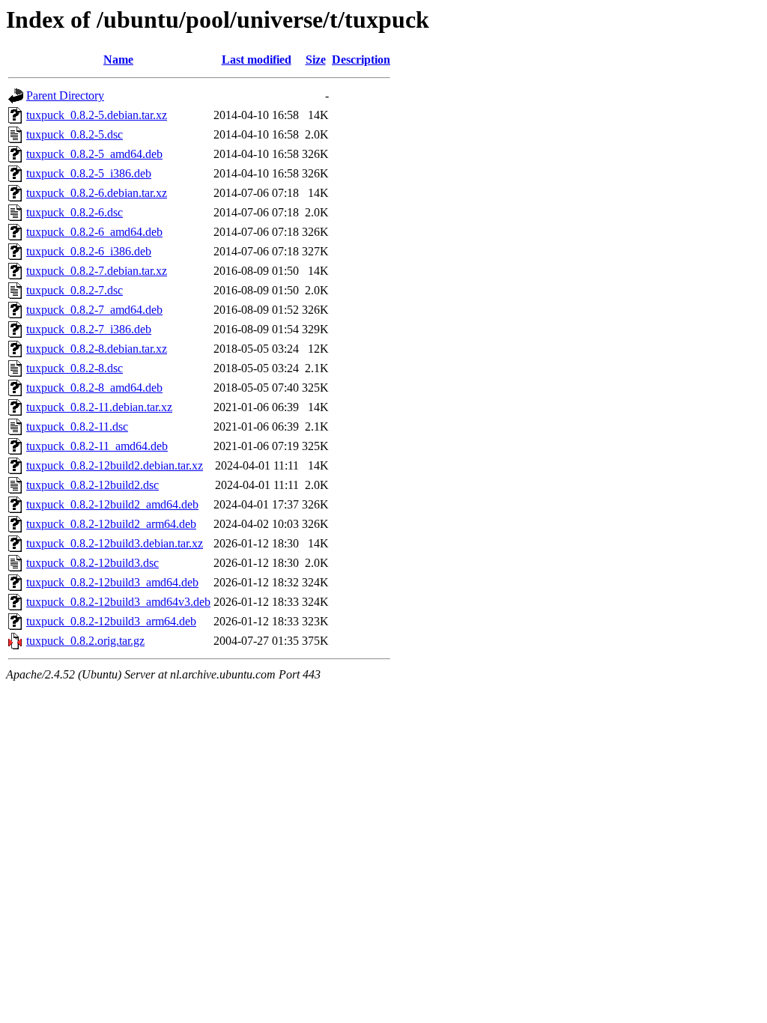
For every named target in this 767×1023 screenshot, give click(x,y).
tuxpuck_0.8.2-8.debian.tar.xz (96, 348)
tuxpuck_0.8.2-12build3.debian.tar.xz (114, 543)
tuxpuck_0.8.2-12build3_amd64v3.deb (118, 601)
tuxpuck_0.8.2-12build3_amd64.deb (112, 582)
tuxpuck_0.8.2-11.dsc (77, 426)
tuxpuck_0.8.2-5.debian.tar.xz (96, 115)
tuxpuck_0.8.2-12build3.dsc (92, 562)
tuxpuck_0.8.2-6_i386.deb (88, 251)
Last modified (256, 59)
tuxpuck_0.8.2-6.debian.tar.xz (96, 192)
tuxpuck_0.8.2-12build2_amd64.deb (112, 504)
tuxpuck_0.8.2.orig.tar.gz (85, 640)
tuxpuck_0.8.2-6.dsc (74, 212)
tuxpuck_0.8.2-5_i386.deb (88, 173)
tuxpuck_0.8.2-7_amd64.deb (94, 309)
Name (118, 59)
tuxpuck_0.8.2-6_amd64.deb (94, 231)
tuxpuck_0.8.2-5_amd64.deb (94, 154)
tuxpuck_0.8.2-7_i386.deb (88, 329)
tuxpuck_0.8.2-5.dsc (74, 134)
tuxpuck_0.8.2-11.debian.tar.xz (99, 407)
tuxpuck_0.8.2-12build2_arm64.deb (111, 523)
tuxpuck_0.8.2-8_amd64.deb (94, 387)
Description (361, 59)
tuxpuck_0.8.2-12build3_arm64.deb (111, 621)
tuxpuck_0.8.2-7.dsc (74, 290)
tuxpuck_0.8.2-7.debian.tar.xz (96, 270)
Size (316, 59)
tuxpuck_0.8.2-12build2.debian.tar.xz (114, 465)
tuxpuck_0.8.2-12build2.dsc (92, 485)
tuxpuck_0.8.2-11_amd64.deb (97, 446)
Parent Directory (65, 95)
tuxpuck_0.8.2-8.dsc (74, 368)
